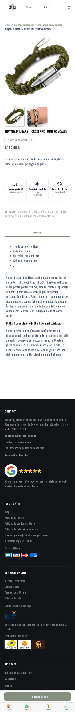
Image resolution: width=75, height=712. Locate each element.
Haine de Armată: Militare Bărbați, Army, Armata (36, 213)
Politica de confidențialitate (20, 523)
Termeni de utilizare (15, 592)
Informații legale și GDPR (18, 541)
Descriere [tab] (37, 232)
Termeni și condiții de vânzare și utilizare (27, 535)
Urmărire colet (12, 586)
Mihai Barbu (26, 139)
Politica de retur (14, 598)
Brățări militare (50, 212)
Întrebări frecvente (15, 581)
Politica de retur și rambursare (21, 529)
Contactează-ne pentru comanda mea (24, 448)
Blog (7, 512)
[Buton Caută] (46, 7)
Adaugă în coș (40, 696)
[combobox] (33, 7)
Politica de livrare (14, 518)
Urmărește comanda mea (18, 442)
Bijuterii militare (28, 212)
